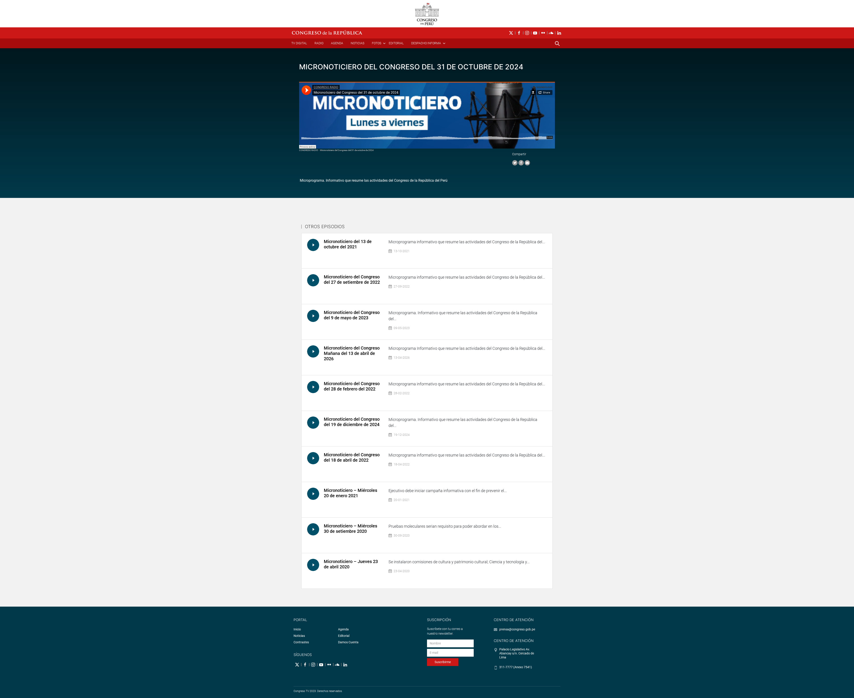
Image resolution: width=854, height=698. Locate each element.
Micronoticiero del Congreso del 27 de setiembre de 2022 (352, 279)
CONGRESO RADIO (308, 150)
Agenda (337, 43)
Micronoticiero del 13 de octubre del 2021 (348, 244)
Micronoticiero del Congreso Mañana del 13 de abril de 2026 (352, 353)
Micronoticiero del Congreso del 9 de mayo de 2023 (352, 315)
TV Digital (299, 43)
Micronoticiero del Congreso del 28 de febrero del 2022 (352, 386)
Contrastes (301, 642)
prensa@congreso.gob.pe (517, 629)
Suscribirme (443, 662)
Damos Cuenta (348, 642)
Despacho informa (426, 43)
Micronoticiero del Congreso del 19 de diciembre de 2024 (352, 421)
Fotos (376, 43)
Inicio (297, 629)
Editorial (396, 43)
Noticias (357, 43)
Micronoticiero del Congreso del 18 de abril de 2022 (352, 457)
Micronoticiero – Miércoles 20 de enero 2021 (350, 493)
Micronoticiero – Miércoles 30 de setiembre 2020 (350, 528)
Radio (318, 43)
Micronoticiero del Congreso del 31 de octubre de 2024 (347, 150)
